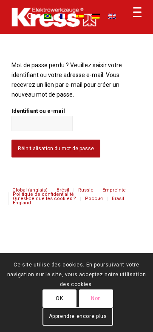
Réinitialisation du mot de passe (56, 149)
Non (96, 298)
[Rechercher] (27, 17)
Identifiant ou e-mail (38, 111)
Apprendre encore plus (78, 316)
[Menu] (133, 17)
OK (59, 298)
